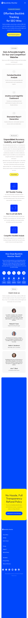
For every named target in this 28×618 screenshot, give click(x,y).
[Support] (5, 549)
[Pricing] (4, 546)
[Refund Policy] (6, 552)
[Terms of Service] (7, 564)
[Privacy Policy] (6, 561)
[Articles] (4, 538)
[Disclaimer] (5, 558)
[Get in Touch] (6, 541)
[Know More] (5, 535)
